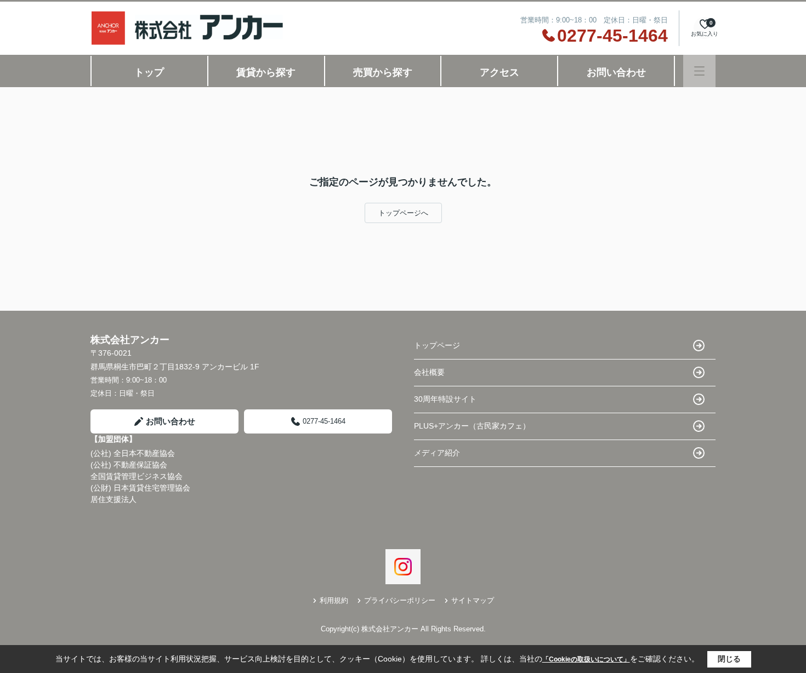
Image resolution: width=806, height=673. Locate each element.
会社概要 (429, 372)
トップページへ (403, 213)
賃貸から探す (266, 72)
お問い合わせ (616, 72)
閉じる (729, 658)
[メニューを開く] (699, 71)
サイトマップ (472, 600)
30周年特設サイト (445, 399)
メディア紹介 (437, 452)
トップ (149, 72)
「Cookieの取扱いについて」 (586, 659)
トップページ (437, 345)
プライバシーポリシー (399, 600)
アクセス (499, 72)
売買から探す (382, 72)
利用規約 (334, 600)
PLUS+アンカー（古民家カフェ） (472, 425)
